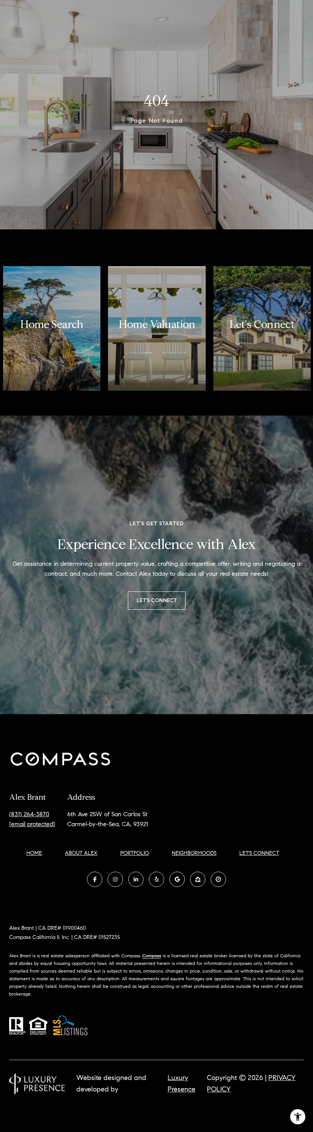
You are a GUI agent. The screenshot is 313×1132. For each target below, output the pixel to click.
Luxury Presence (181, 1083)
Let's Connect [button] (157, 600)
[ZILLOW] (197, 879)
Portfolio (134, 853)
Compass (151, 955)
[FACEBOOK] (94, 879)
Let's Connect (259, 853)
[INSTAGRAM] (115, 879)
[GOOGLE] (177, 879)
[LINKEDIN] (136, 879)
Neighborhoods (194, 853)
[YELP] (156, 879)
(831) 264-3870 (29, 814)
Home (34, 853)
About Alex (81, 853)
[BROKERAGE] (218, 879)
